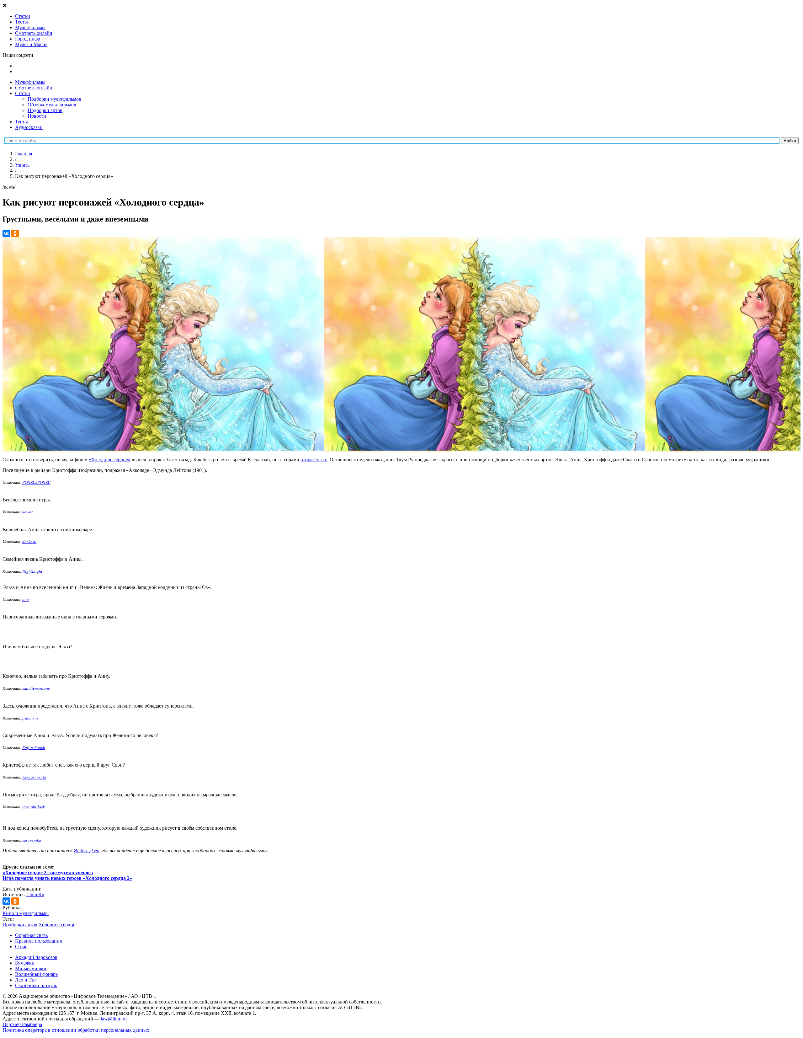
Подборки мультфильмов (54, 99)
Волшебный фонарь (36, 974)
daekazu (29, 541)
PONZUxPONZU (36, 482)
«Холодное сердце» (109, 459)
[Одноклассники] (15, 233)
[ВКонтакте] (6, 233)
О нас (21, 946)
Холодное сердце (57, 924)
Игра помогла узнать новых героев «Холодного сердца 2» (67, 878)
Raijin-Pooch (33, 747)
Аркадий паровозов (36, 957)
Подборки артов (45, 110)
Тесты (21, 121)
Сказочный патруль (36, 985)
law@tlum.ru (114, 1018)
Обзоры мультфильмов (52, 104)
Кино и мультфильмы (26, 913)
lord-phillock (33, 807)
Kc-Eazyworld (34, 777)
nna (25, 599)
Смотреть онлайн (33, 87)
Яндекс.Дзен (86, 850)
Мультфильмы (30, 82)
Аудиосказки (29, 127)
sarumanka (31, 840)
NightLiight (32, 571)
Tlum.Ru (35, 894)
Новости (37, 116)
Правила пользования (38, 941)
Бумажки (25, 963)
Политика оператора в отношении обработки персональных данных (76, 1030)
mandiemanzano (36, 688)
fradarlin (30, 718)
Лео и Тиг (26, 979)
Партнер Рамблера (22, 1024)
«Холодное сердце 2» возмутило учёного (48, 872)
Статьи (22, 93)
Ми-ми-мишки (30, 968)
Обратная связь (31, 935)
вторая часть (313, 459)
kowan (28, 512)
